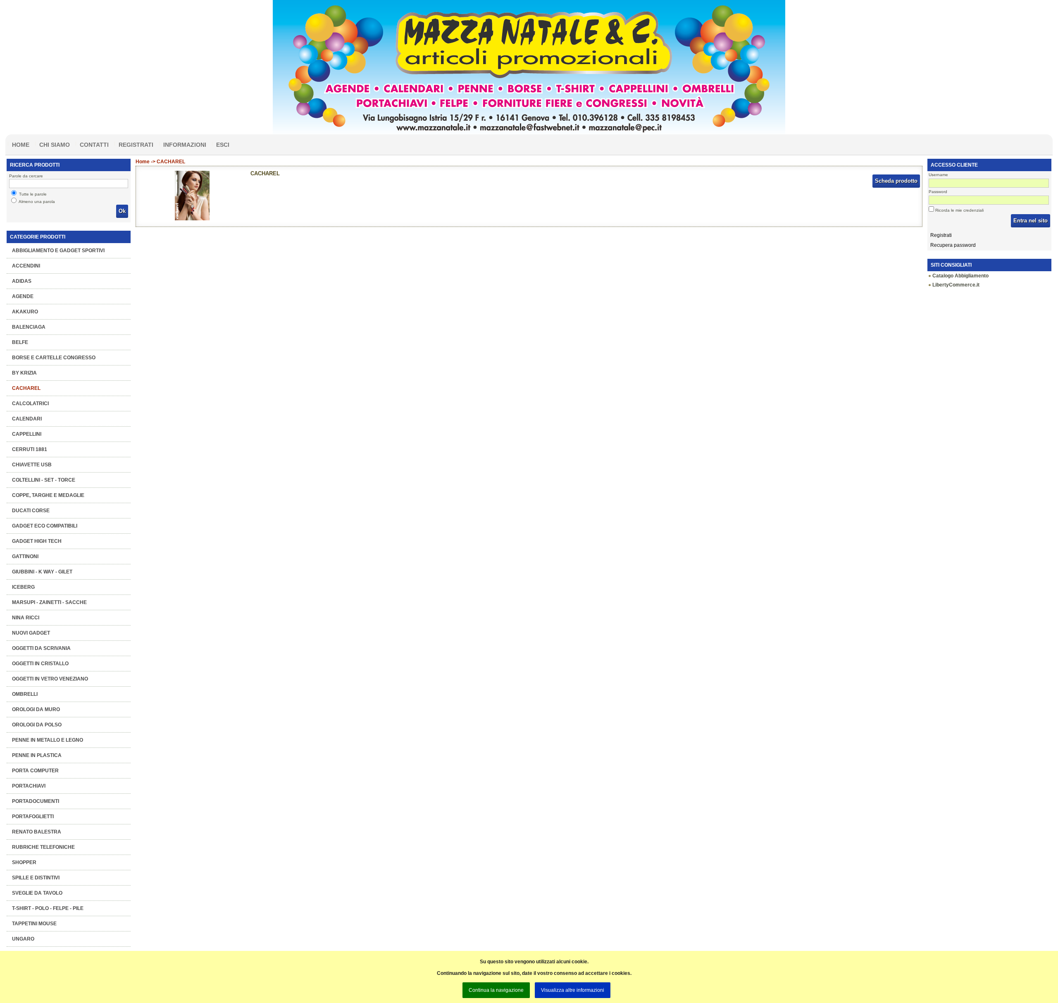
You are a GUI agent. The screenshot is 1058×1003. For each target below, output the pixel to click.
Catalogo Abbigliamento (960, 276)
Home (20, 144)
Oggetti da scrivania (41, 648)
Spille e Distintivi (36, 878)
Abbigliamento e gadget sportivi (58, 250)
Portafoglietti (33, 816)
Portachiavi (28, 786)
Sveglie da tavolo (37, 893)
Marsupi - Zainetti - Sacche (49, 602)
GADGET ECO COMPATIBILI (44, 526)
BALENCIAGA (28, 327)
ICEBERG (23, 587)
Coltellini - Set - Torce (43, 480)
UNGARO (23, 939)
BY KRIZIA (24, 373)
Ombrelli (25, 694)
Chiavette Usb (32, 465)
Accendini (26, 266)
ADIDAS (21, 281)
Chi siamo (54, 144)
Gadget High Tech (37, 541)
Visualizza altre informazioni (572, 990)
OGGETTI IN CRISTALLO (40, 663)
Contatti (94, 144)
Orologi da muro (36, 709)
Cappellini (26, 434)
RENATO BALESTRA (36, 832)
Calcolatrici (30, 403)
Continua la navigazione (496, 990)
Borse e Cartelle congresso (53, 358)
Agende (22, 296)
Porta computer (35, 771)
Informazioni (184, 144)
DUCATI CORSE (31, 510)
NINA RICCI (25, 618)
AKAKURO (25, 312)
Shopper (24, 862)
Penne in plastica (37, 755)
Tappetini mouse (34, 924)
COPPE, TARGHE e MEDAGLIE (48, 495)
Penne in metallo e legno (47, 740)
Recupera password (953, 245)
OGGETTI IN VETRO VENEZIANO (50, 679)
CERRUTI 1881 (29, 449)
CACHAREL (26, 388)
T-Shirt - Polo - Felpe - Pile (47, 908)
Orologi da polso (37, 725)
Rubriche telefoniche (43, 847)
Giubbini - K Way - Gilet (42, 572)
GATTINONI (25, 556)
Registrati (136, 144)
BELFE (20, 342)
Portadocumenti (35, 801)
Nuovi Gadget (31, 633)
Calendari (27, 419)
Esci (222, 144)
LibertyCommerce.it (955, 285)
